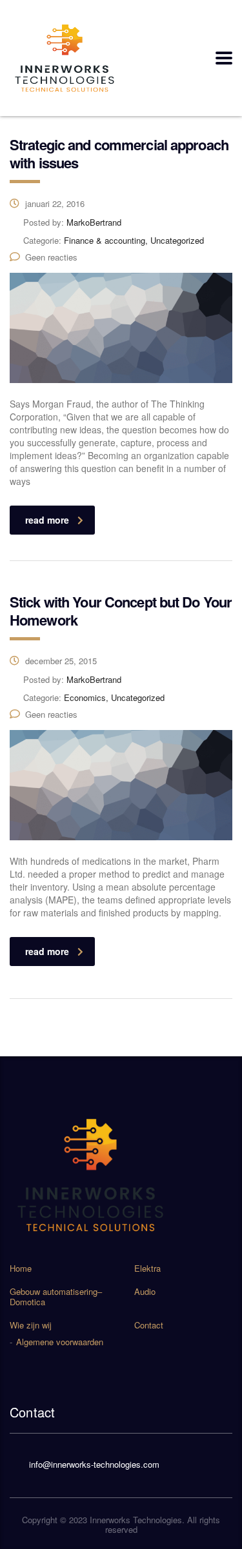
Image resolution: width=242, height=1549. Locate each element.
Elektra (147, 1268)
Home (21, 1268)
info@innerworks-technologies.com (94, 1464)
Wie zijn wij (31, 1325)
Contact (148, 1325)
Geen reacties (51, 257)
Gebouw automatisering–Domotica (56, 1297)
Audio (145, 1292)
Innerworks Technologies (136, 1520)
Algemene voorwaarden (59, 1342)
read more (47, 519)
